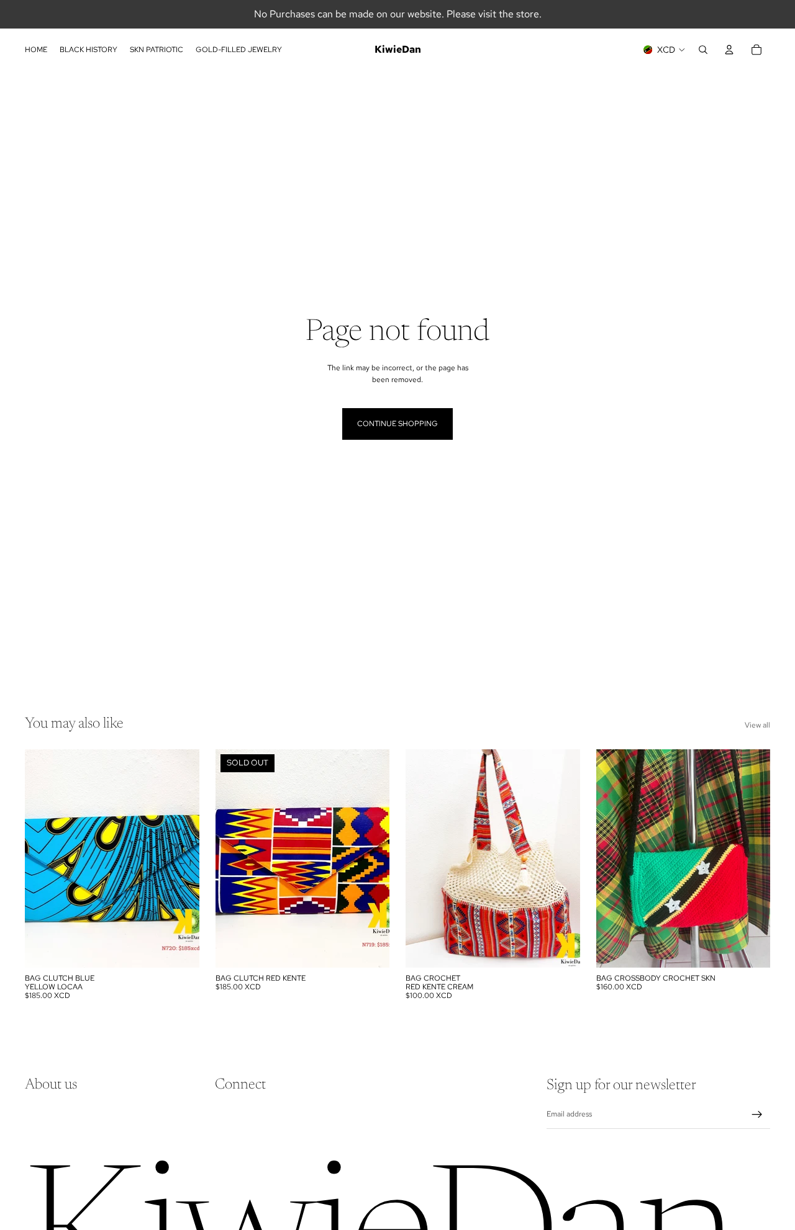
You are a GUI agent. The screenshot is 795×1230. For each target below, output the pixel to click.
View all (757, 725)
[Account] (729, 49)
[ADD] (180, 948)
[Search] (703, 49)
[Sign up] (757, 1115)
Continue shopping (397, 424)
